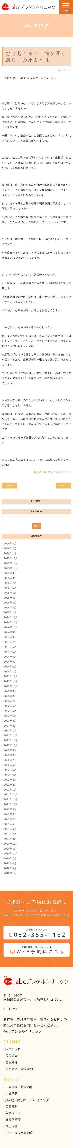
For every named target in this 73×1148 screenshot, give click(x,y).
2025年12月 (11, 558)
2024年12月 (11, 617)
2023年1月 (10, 730)
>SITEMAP (11, 1009)
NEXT (62, 485)
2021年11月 (11, 799)
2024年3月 (10, 661)
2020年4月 (10, 848)
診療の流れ (13, 1049)
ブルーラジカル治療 (19, 1133)
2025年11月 (11, 563)
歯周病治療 (13, 1119)
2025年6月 (10, 587)
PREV (10, 485)
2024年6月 (10, 646)
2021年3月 (10, 838)
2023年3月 (10, 720)
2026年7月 (10, 548)
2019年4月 (10, 863)
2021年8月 (10, 814)
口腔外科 (11, 1106)
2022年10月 (11, 745)
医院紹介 (11, 1062)
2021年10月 (11, 804)
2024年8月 (10, 637)
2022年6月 (10, 765)
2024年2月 (10, 666)
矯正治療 (11, 1126)
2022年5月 (10, 769)
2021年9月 (10, 809)
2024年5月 (10, 651)
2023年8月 (10, 696)
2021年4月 (10, 833)
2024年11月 (11, 622)
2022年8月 (10, 755)
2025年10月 (11, 568)
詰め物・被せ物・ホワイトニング (27, 1100)
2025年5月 (10, 592)
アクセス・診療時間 (19, 1069)
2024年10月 (11, 627)
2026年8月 (10, 543)
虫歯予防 (11, 1093)
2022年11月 (11, 740)
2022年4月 (10, 774)
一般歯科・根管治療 (19, 1087)
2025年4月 (10, 597)
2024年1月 (10, 671)
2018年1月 (10, 873)
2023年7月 (10, 701)
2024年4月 (10, 656)
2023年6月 (10, 705)
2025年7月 (10, 582)
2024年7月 (10, 642)
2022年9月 (10, 750)
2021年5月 (10, 828)
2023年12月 (11, 676)
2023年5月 (10, 710)
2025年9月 (10, 573)
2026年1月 (10, 553)
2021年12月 (11, 794)
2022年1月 (10, 789)
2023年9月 (10, 691)
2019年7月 (10, 858)
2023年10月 (11, 686)
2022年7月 (10, 760)
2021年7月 (10, 819)
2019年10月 (11, 853)
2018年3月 (10, 868)
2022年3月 (10, 779)
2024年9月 (10, 632)
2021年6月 (10, 824)
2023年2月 (10, 725)
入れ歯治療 (13, 1113)
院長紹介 (11, 1055)
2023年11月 (11, 681)
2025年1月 (10, 612)
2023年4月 (10, 715)
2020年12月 (11, 843)
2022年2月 (10, 784)
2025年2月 (10, 607)
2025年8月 (10, 578)
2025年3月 (10, 602)
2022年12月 (11, 735)
